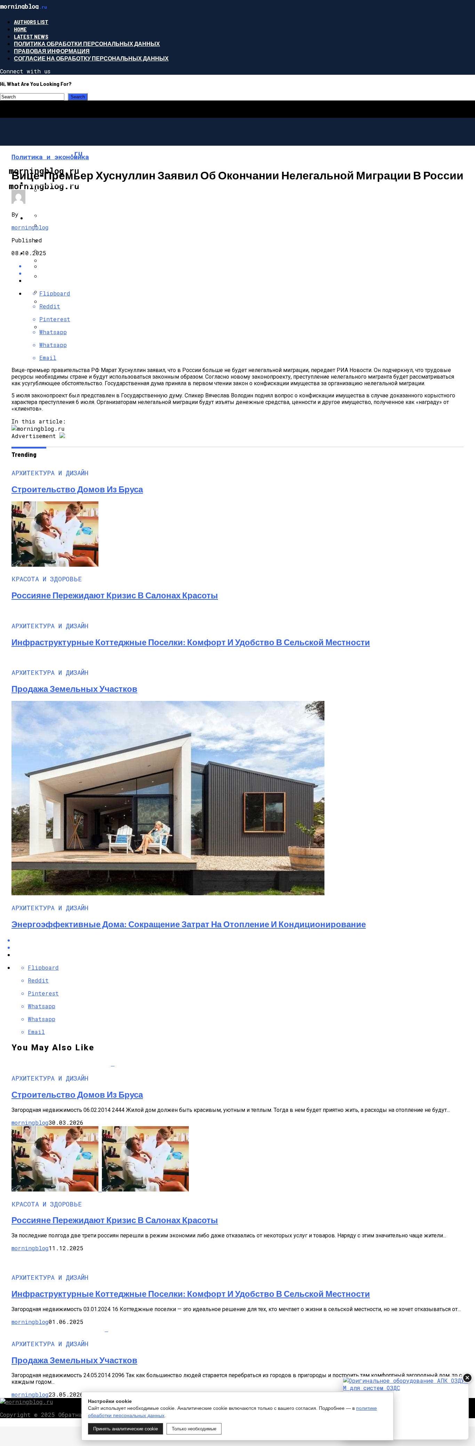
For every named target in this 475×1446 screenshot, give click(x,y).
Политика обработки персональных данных (87, 43)
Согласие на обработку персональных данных (91, 58)
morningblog (30, 227)
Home (20, 29)
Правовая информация (52, 51)
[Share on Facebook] (244, 940)
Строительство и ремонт (67, 253)
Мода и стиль (48, 218)
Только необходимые (194, 1428)
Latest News (31, 36)
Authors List (31, 21)
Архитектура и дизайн (62, 182)
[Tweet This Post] (244, 273)
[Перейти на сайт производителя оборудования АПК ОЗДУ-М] (405, 1408)
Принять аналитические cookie (125, 1428)
